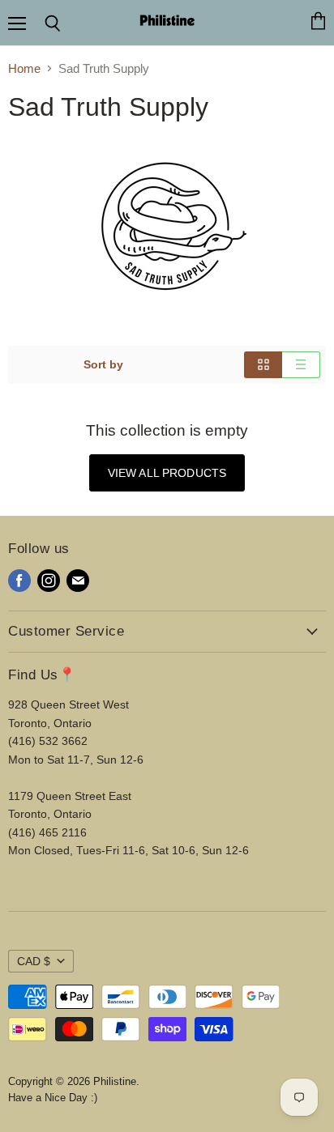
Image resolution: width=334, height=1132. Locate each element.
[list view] (301, 364)
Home (24, 68)
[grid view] (263, 364)
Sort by (103, 364)
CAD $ (33, 961)
